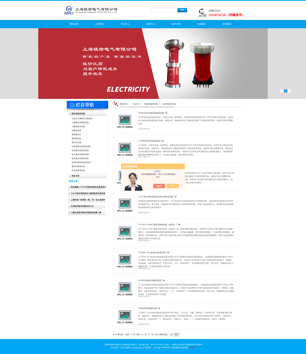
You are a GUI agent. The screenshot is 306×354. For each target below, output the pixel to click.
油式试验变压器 (78, 170)
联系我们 (227, 24)
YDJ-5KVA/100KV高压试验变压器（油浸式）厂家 (159, 225)
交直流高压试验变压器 (81, 146)
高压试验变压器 (78, 113)
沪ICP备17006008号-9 (162, 348)
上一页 (144, 334)
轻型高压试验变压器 (80, 150)
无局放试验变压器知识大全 (82, 206)
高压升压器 (76, 142)
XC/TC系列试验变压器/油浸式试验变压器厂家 (157, 197)
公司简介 (99, 24)
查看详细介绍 (144, 129)
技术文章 (176, 24)
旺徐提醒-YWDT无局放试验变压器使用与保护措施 (88, 188)
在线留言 (201, 24)
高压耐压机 (76, 138)
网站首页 (74, 24)
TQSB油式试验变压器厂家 (149, 308)
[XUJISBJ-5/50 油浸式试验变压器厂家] (124, 261)
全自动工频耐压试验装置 (82, 118)
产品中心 (125, 24)
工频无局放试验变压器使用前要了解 (86, 212)
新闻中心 (150, 24)
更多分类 (75, 176)
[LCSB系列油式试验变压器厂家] (124, 149)
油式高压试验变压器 (80, 158)
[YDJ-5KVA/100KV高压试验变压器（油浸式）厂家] (124, 233)
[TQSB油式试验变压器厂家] (124, 317)
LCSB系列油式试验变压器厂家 (151, 141)
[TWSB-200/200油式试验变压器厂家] (124, 121)
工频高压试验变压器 (80, 122)
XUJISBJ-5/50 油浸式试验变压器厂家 (153, 252)
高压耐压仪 (76, 134)
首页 (138, 334)
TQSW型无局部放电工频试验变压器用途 (88, 193)
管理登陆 (175, 348)
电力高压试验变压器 (80, 154)
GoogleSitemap (136, 348)
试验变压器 (76, 130)
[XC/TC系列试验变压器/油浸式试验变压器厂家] (124, 205)
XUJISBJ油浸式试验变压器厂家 (151, 280)
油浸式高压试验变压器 (81, 162)
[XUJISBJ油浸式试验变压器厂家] (124, 289)
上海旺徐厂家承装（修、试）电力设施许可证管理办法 (88, 201)
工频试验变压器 (78, 126)
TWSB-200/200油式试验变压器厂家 (153, 113)
